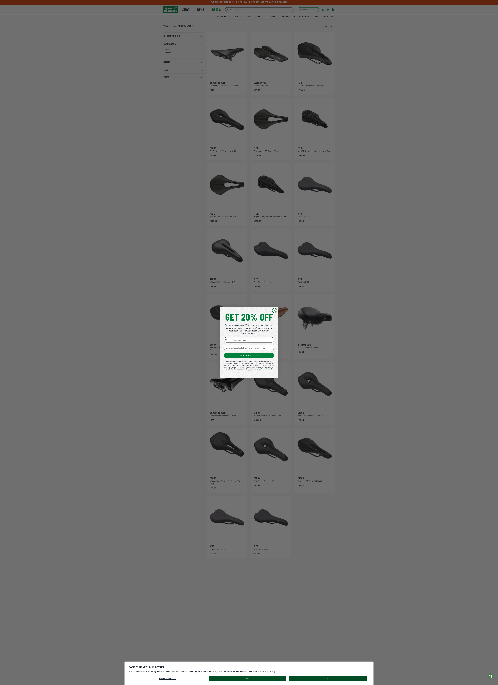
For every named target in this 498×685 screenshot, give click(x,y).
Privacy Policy (266, 369)
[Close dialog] (274, 310)
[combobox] (228, 339)
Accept (247, 678)
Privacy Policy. (269, 671)
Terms (249, 371)
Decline (328, 678)
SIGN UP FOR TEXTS (249, 355)
